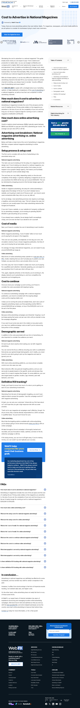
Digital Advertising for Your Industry (57, 114)
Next (78, 42)
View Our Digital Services (12, 34)
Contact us (5, 611)
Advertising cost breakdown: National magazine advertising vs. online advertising (60, 78)
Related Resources (57, 106)
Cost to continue (57, 88)
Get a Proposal (73, 6)
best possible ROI (12, 605)
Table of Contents (56, 60)
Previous (1, 42)
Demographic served (58, 91)
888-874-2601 (74, 2)
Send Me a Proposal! (58, 635)
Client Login (65, 2)
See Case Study (34, 450)
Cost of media (57, 85)
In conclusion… (57, 99)
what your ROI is (34, 423)
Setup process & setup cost (60, 83)
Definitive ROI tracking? (59, 94)
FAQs (54, 97)
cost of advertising (37, 90)
